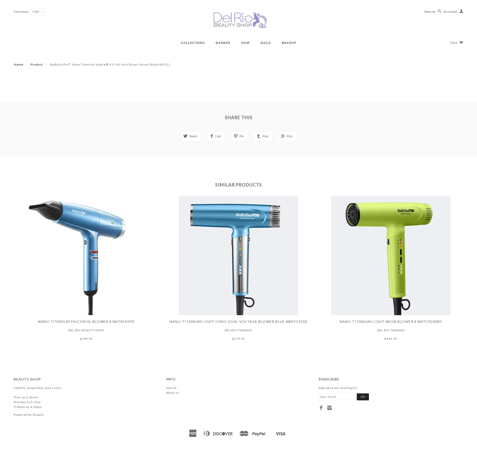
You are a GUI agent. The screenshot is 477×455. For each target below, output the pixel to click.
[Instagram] (329, 407)
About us (173, 392)
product (37, 64)
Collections (193, 42)
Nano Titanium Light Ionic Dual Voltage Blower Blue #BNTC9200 (238, 321)
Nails (266, 42)
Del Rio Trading (238, 330)
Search (429, 11)
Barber (223, 42)
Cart (454, 42)
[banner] (238, 19)
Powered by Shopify (29, 415)
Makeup (289, 42)
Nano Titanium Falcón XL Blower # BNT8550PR (86, 321)
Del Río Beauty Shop (86, 330)
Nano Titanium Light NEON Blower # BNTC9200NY (391, 321)
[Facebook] (321, 407)
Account (450, 11)
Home (18, 64)
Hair (245, 42)
